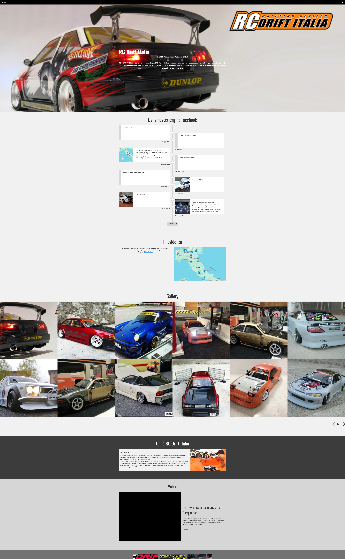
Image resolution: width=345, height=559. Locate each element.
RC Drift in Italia (148, 252)
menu (4, 2)
